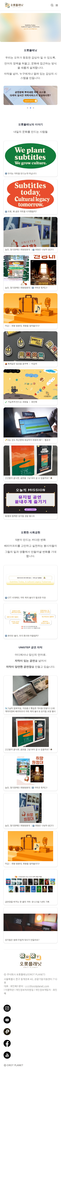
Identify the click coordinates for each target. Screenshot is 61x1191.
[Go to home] (14, 5)
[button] (52, 5)
